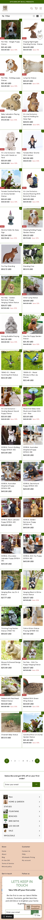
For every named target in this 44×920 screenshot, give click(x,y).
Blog (3, 857)
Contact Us (26, 851)
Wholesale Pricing (28, 857)
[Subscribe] (36, 784)
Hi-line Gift (6, 860)
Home (4, 851)
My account (26, 860)
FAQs (24, 854)
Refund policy (7, 866)
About (4, 854)
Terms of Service (8, 863)
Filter (7, 16)
